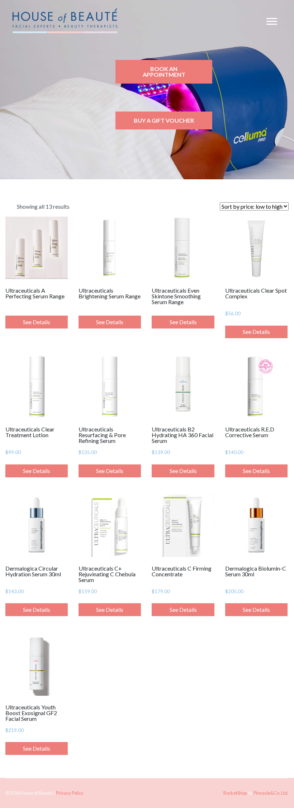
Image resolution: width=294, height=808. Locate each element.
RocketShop (235, 793)
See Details (36, 321)
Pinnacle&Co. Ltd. (271, 793)
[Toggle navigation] (272, 21)
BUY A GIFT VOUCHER (164, 120)
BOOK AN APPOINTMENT (164, 71)
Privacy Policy (70, 793)
